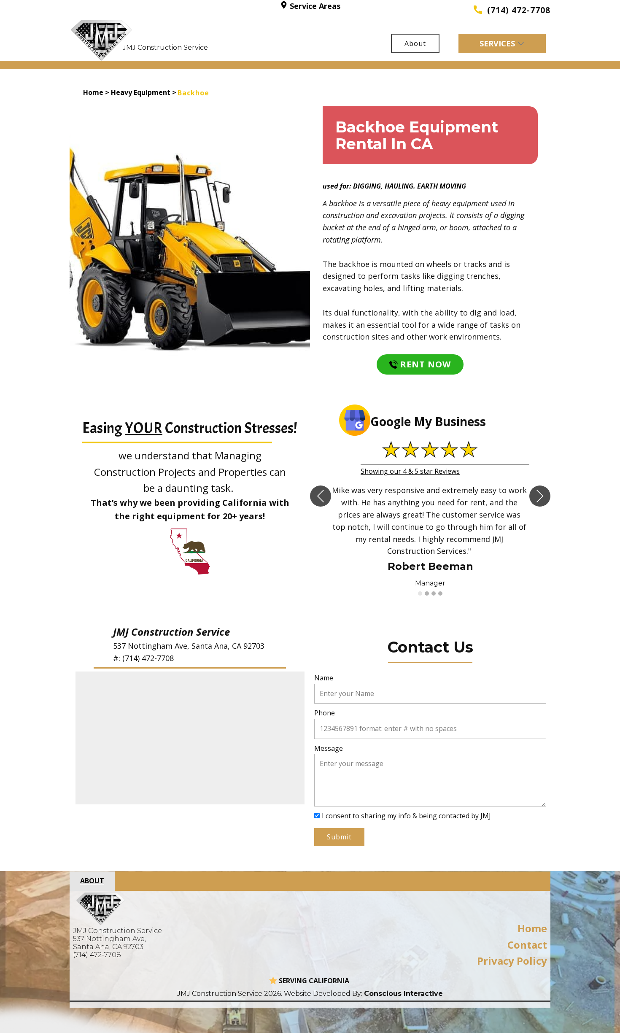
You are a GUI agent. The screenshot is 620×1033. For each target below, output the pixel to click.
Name (323, 677)
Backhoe (193, 92)
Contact (527, 945)
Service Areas (314, 6)
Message (328, 748)
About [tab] (92, 880)
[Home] (101, 40)
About (415, 43)
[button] (320, 496)
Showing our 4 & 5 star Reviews (410, 471)
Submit (339, 837)
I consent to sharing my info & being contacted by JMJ (406, 815)
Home (93, 92)
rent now (424, 364)
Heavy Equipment (140, 92)
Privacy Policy (512, 961)
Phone (324, 712)
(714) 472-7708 (516, 10)
